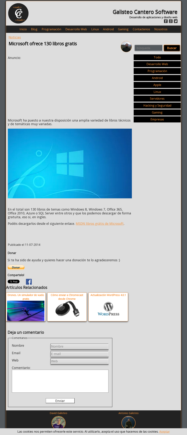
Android (108, 29)
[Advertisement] (38, 87)
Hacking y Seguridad (157, 105)
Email (16, 353)
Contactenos (141, 29)
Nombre (18, 345)
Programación (51, 29)
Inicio (23, 29)
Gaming (123, 29)
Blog (34, 29)
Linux (95, 29)
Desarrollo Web (76, 29)
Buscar (172, 48)
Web (15, 360)
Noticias (15, 37)
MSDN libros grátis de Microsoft (100, 223)
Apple (157, 85)
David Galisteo (58, 413)
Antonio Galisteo (129, 413)
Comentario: (21, 367)
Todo (157, 57)
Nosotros (160, 29)
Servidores (157, 99)
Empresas (157, 119)
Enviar (60, 401)
